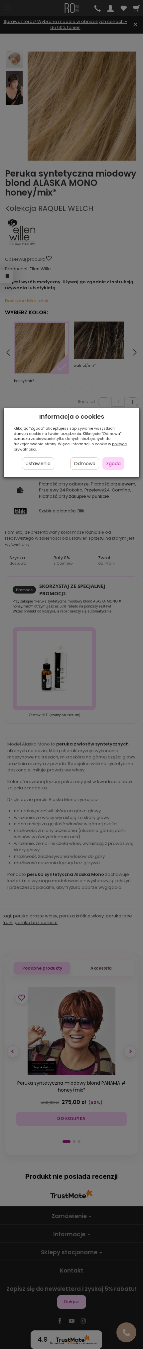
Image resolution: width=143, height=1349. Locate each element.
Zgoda (113, 463)
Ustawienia (38, 463)
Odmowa (84, 463)
